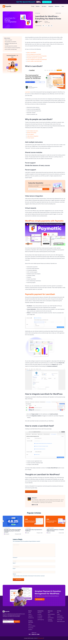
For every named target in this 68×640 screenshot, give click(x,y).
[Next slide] (65, 521)
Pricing (32, 6)
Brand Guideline (51, 617)
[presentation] (13, 521)
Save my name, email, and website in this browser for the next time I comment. (29, 575)
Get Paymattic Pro (31, 491)
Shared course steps (31, 132)
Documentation (60, 616)
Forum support (30, 134)
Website (14, 574)
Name (14, 563)
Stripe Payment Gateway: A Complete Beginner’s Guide (55, 530)
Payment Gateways (51, 528)
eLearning (38, 13)
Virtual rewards (30, 137)
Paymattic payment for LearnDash (34, 57)
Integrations (50, 6)
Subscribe (45, 189)
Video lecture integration (32, 136)
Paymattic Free (31, 617)
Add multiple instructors (32, 130)
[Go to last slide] (3, 521)
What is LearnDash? (8, 39)
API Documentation (60, 617)
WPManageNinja (40, 638)
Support (58, 614)
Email (14, 568)
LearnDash (27, 92)
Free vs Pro (40, 612)
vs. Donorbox (40, 617)
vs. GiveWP (39, 614)
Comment (15, 557)
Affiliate (49, 616)
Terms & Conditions (31, 625)
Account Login (59, 619)
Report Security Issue (61, 621)
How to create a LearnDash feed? (11, 49)
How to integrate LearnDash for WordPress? (37, 59)
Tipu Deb (27, 532)
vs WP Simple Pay (41, 619)
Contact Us (30, 629)
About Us (30, 624)
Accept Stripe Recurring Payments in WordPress (33, 530)
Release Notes (7, 528)
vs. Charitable (40, 616)
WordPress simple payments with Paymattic (37, 56)
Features (29, 614)
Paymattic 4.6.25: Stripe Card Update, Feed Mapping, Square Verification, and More (12, 531)
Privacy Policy (30, 627)
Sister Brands (30, 622)
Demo (63, 6)
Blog (58, 612)
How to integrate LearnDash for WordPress (12, 47)
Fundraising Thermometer (50, 620)
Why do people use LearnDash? (10, 41)
